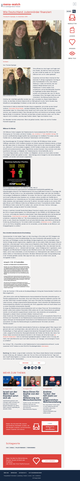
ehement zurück (46, 222)
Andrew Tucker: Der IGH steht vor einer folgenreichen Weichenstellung (52, 397)
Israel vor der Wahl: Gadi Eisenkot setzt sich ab (10, 395)
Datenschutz (23, 472)
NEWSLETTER (72, 23)
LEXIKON (72, 36)
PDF (39, 363)
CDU (7, 447)
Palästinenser (20, 447)
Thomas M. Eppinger (9, 16)
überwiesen (45, 346)
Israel (12, 447)
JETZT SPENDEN (50, 461)
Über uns (6, 472)
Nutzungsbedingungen (35, 472)
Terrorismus (31, 447)
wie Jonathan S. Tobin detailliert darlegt (44, 134)
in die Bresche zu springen (20, 216)
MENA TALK (72, 58)
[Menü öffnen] (74, 3)
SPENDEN (72, 48)
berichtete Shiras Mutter (16, 108)
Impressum (14, 472)
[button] (25, 367)
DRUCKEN (25, 363)
